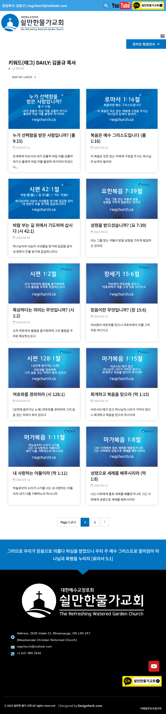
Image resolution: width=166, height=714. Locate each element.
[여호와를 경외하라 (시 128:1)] (44, 368)
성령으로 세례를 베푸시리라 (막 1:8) (118, 476)
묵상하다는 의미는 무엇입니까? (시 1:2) (43, 313)
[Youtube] (153, 666)
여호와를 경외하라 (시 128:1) (39, 394)
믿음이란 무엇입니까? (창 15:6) (118, 310)
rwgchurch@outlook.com (47, 5)
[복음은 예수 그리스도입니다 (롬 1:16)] (122, 109)
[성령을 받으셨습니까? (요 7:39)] (122, 199)
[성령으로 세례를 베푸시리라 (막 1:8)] (122, 447)
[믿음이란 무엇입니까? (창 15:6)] (122, 283)
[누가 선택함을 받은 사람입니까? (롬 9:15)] (44, 109)
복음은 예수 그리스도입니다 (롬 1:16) (118, 138)
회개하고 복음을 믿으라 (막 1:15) (120, 394)
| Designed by (80, 705)
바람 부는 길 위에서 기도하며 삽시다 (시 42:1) (43, 228)
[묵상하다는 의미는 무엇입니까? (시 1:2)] (44, 283)
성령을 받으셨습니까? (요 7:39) (118, 225)
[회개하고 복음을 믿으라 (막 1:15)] (122, 368)
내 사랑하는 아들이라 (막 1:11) (40, 473)
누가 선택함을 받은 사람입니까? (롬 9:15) (44, 138)
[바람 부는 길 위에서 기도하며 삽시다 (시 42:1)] (44, 199)
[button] (106, 5)
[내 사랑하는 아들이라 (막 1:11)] (44, 447)
